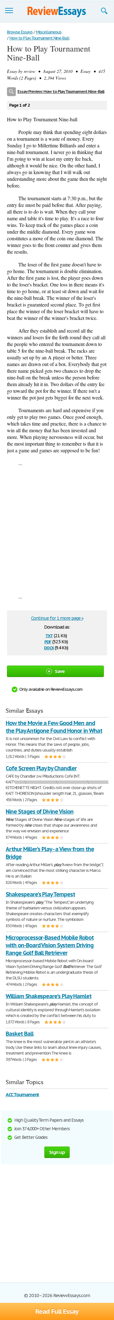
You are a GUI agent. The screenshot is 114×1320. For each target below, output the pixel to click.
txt (49, 635)
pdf (47, 641)
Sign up (57, 1152)
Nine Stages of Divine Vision (39, 811)
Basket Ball (20, 1033)
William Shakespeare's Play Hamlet (49, 996)
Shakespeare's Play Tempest (40, 894)
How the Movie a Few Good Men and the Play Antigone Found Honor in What (54, 726)
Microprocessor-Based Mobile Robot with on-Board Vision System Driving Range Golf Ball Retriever (50, 945)
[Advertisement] (57, 529)
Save (60, 671)
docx (49, 647)
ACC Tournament (22, 1094)
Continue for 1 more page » (57, 618)
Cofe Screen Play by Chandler (41, 768)
